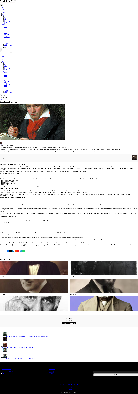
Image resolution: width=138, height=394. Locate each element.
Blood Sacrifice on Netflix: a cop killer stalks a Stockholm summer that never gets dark (19, 347)
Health (5, 22)
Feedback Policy (51, 372)
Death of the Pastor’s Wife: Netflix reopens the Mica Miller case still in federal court (21, 358)
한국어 (5, 33)
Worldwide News (7, 21)
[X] (63, 384)
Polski (5, 35)
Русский (5, 39)
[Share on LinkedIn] (13, 251)
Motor (5, 23)
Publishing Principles (52, 369)
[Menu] (1, 5)
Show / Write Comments (69, 323)
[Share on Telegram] (21, 251)
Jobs (2, 372)
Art (2, 14)
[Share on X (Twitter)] (10, 251)
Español (5, 26)
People (5, 19)
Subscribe (116, 374)
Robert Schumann (73, 276)
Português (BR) (7, 37)
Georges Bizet (4, 158)
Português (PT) (6, 36)
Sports (3, 13)
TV (2, 7)
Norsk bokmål (6, 34)
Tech (3, 9)
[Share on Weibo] (18, 251)
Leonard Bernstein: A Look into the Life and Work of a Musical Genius (13, 312)
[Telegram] (77, 384)
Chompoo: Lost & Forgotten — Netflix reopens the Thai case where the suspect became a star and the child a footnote (27, 336)
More (3, 15)
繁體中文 (6, 44)
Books (5, 17)
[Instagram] (69, 384)
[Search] (1, 49)
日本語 (5, 79)
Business (3, 11)
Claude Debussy (73, 294)
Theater (5, 16)
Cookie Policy (70, 388)
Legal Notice (70, 387)
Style (5, 18)
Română (5, 38)
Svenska (5, 87)
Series (3, 347)
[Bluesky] (71, 384)
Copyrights (70, 389)
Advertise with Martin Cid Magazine (7, 371)
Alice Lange (3, 144)
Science (3, 12)
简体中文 (6, 43)
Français (5, 28)
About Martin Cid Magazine (6, 369)
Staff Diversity (51, 373)
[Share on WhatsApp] (23, 251)
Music (3, 10)
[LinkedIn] (66, 384)
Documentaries (4, 336)
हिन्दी (5, 77)
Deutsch (5, 27)
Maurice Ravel (2, 294)
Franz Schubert (3, 276)
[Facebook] (60, 384)
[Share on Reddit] (16, 251)
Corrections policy (51, 371)
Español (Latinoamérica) (8, 45)
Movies (3, 8)
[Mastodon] (74, 384)
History (5, 20)
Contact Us (3, 373)
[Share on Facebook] (8, 251)
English (3, 24)
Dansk (5, 29)
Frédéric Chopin (73, 312)
